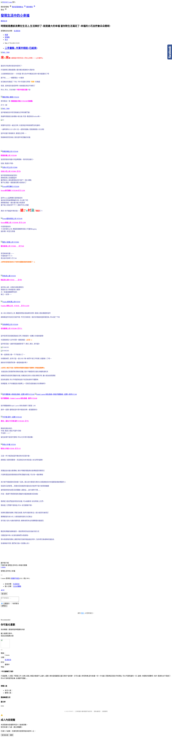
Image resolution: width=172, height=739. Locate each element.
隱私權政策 (97, 711)
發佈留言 (4, 606)
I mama (3, 567)
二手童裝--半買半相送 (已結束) (21, 48)
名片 (6, 39)
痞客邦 (13, 578)
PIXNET (71, 711)
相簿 (6, 35)
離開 (11, 735)
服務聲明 (105, 711)
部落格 (7, 37)
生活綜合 (17, 31)
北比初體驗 (17, 586)
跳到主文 (4, 21)
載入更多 (4, 593)
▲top (2, 590)
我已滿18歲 (5, 735)
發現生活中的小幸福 (15, 15)
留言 (17, 578)
